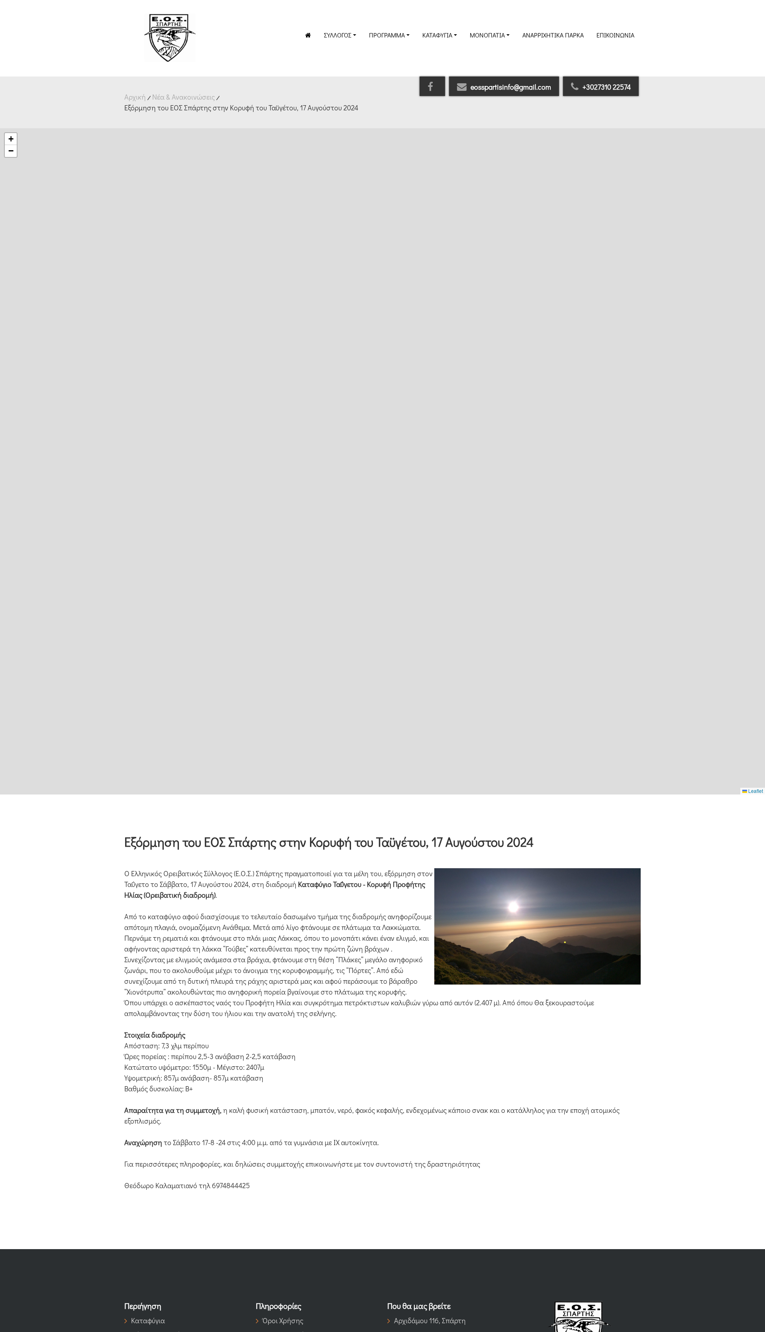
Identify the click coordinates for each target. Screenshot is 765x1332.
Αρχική (135, 97)
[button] (11, 139)
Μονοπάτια (487, 35)
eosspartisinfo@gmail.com (511, 87)
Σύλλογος (337, 35)
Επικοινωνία (615, 35)
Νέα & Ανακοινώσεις (183, 97)
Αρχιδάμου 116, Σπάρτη (430, 1320)
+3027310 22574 (607, 87)
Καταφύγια (437, 35)
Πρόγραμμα (387, 35)
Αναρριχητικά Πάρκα (553, 35)
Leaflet (755, 790)
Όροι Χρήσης (283, 1320)
